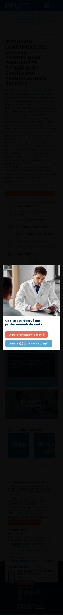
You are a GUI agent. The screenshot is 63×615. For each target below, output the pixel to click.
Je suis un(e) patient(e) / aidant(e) (28, 343)
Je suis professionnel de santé (26, 334)
